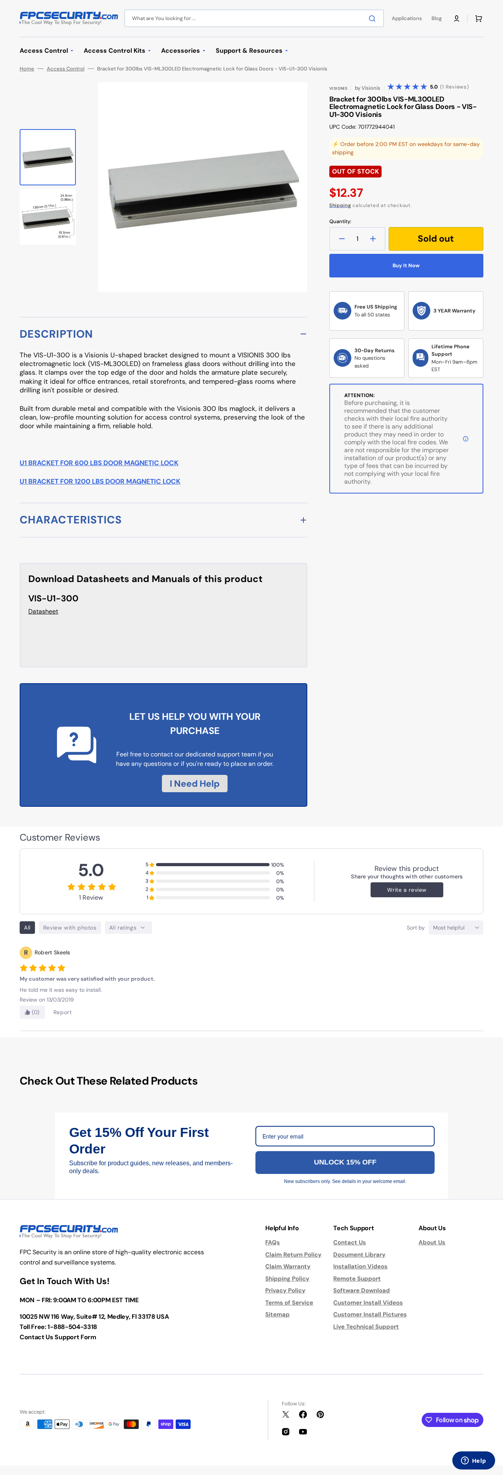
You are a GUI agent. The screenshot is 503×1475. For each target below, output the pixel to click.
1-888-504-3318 (72, 1327)
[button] (456, 18)
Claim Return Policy (293, 1255)
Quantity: (340, 221)
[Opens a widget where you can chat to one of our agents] (473, 1461)
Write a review (407, 889)
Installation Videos (360, 1266)
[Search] (373, 18)
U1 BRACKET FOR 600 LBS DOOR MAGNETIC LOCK (99, 462)
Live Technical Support (366, 1327)
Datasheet (43, 611)
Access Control (65, 68)
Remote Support (357, 1279)
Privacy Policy (285, 1290)
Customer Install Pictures (370, 1314)
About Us (432, 1242)
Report (62, 1012)
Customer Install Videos (368, 1303)
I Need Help (195, 783)
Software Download (361, 1290)
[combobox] (254, 18)
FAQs (272, 1242)
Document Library (359, 1255)
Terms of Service (289, 1303)
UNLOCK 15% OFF (345, 1162)
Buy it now (406, 265)
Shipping (340, 205)
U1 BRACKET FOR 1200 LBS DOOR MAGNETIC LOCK (100, 481)
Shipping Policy (287, 1279)
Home (27, 68)
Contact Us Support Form (58, 1337)
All (27, 927)
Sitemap (277, 1314)
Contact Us (349, 1242)
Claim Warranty (287, 1266)
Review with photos (70, 927)
